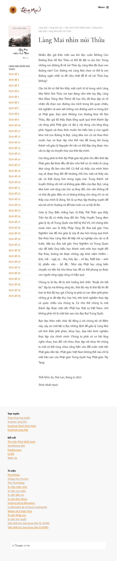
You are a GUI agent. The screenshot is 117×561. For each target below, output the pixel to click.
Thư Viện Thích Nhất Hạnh (21, 441)
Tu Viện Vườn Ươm (17, 486)
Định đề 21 (14, 187)
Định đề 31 (14, 244)
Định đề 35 (14, 267)
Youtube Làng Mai (17, 421)
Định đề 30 (14, 239)
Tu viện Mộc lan (16, 494)
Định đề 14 (14, 148)
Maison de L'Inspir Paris (20, 511)
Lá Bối (11, 453)
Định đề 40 (14, 296)
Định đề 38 (14, 284)
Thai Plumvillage (16, 482)
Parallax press (14, 449)
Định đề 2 (14, 79)
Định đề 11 (14, 131)
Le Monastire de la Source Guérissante (27, 506)
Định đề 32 (14, 250)
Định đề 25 (14, 210)
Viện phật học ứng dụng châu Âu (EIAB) (28, 523)
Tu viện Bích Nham (17, 498)
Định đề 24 (14, 205)
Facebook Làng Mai (18, 429)
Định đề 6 (14, 102)
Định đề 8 (14, 114)
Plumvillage (14, 474)
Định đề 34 (14, 261)
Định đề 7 (14, 108)
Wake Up (12, 457)
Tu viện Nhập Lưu (17, 515)
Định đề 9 (14, 119)
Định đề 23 (14, 199)
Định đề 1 (14, 74)
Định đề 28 (14, 227)
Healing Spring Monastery (21, 502)
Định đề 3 (14, 85)
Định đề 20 (14, 182)
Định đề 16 (14, 159)
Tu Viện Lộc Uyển (17, 490)
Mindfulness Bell (16, 445)
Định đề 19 (14, 176)
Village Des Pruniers (18, 478)
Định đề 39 (14, 290)
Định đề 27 (14, 222)
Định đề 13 (14, 142)
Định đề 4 (14, 91)
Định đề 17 (14, 165)
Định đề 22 (14, 193)
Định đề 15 (14, 153)
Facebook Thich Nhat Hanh (22, 425)
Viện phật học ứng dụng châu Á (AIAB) (28, 527)
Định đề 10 (14, 125)
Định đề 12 (14, 136)
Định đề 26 (14, 216)
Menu (101, 7)
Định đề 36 (14, 273)
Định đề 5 (14, 97)
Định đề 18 (14, 170)
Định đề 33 (14, 256)
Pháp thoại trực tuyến (19, 417)
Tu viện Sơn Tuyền (17, 519)
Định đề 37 (14, 278)
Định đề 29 (14, 233)
